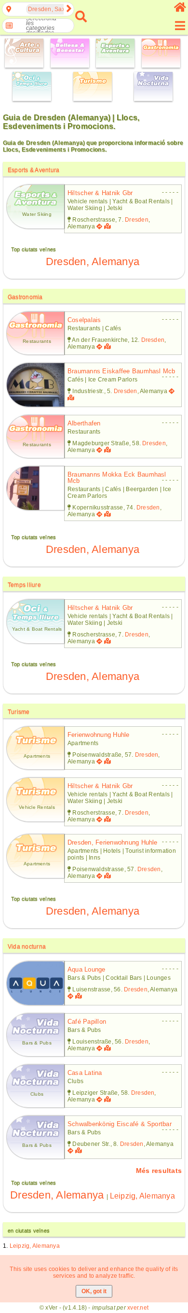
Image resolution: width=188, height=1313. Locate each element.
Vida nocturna (27, 946)
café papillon (86, 1021)
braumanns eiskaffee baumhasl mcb (121, 371)
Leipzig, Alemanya (142, 1196)
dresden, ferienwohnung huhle (112, 842)
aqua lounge (86, 969)
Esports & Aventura (33, 170)
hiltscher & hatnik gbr (100, 193)
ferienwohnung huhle (98, 734)
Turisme (19, 711)
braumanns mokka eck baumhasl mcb (116, 477)
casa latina (84, 1072)
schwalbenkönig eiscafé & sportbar (119, 1124)
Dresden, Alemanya (92, 261)
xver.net (137, 1307)
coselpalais (84, 320)
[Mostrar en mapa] (108, 226)
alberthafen (84, 423)
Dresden (136, 219)
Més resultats (159, 1170)
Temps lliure (24, 584)
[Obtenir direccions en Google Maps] (99, 226)
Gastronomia (25, 297)
